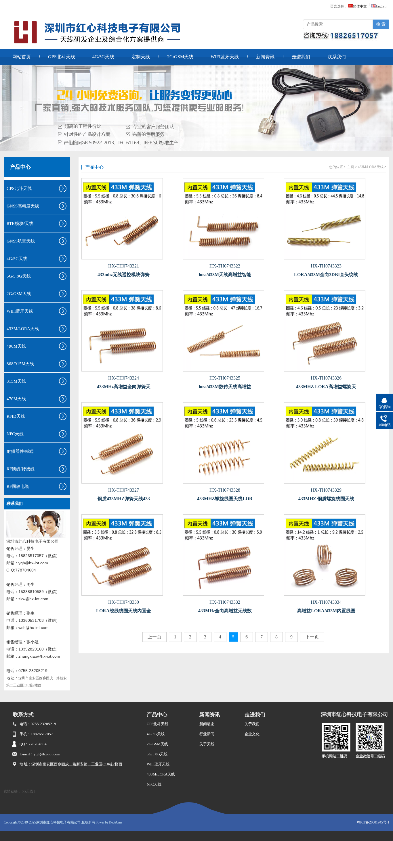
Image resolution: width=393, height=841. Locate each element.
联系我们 (336, 56)
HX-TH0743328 (224, 490)
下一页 (312, 636)
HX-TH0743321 (123, 265)
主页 (350, 167)
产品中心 (20, 167)
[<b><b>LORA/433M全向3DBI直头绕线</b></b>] (333, 218)
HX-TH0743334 (326, 602)
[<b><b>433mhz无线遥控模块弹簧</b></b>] (130, 218)
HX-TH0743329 (326, 490)
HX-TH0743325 (224, 378)
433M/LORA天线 (371, 167)
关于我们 (252, 724)
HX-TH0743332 (224, 602)
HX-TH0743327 (123, 490)
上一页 (154, 636)
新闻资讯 (265, 56)
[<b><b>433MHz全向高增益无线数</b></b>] (232, 555)
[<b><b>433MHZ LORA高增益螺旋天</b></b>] (333, 331)
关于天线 (206, 744)
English (381, 6)
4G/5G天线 (103, 56)
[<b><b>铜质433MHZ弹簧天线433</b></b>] (130, 443)
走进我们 (301, 56)
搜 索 (381, 24)
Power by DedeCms (109, 822)
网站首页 (21, 56)
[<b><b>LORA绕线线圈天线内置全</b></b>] (130, 555)
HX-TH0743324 (123, 378)
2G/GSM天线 (180, 56)
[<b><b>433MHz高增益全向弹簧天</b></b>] (130, 331)
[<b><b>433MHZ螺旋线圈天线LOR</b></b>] (232, 443)
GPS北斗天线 (61, 56)
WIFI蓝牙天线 (225, 56)
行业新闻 (206, 734)
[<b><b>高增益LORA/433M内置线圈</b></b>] (333, 555)
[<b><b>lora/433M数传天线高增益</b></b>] (232, 331)
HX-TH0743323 (326, 265)
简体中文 (360, 6)
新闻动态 (206, 724)
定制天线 (140, 56)
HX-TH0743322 (224, 265)
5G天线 (27, 791)
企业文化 (252, 734)
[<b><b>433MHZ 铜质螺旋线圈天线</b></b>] (333, 443)
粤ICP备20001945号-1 (373, 822)
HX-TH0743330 (123, 602)
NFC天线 (154, 784)
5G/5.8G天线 (157, 754)
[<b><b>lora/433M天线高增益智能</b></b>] (232, 218)
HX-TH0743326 (326, 378)
